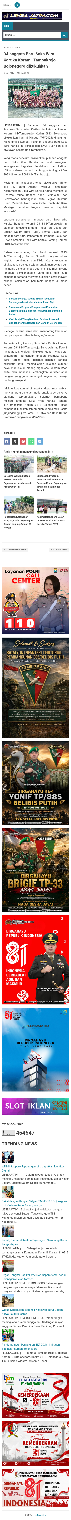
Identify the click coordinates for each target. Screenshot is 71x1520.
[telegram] (40, 441)
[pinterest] (23, 441)
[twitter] (15, 441)
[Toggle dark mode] (17, 5)
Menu (6, 5)
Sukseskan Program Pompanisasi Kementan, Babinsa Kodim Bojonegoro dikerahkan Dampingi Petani (36, 311)
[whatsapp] (31, 441)
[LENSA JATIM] (32, 16)
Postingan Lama (59, 549)
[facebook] (7, 441)
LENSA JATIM (39, 1515)
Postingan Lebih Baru (15, 549)
